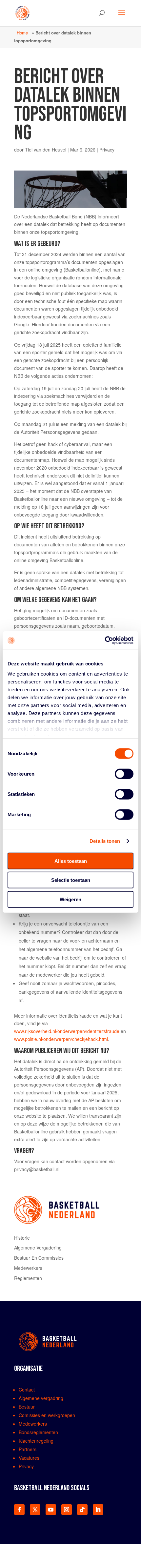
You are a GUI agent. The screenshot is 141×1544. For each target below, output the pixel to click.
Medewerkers (28, 1268)
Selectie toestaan (70, 880)
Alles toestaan (70, 860)
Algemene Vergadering (38, 1247)
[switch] (124, 773)
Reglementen (28, 1278)
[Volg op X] (35, 1509)
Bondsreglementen (38, 1432)
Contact (27, 1389)
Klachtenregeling (36, 1440)
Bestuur (27, 1406)
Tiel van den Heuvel (45, 149)
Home (22, 33)
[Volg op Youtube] (51, 1509)
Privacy (106, 149)
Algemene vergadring (41, 1398)
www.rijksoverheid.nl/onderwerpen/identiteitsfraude (66, 1031)
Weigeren (70, 899)
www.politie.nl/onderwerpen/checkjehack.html (61, 1039)
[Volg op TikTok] (82, 1509)
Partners (27, 1449)
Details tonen (105, 841)
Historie (22, 1237)
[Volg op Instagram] (66, 1509)
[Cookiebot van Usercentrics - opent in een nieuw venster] (104, 640)
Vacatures (29, 1457)
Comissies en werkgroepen (47, 1415)
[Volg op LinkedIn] (98, 1509)
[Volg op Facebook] (19, 1509)
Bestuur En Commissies (39, 1257)
